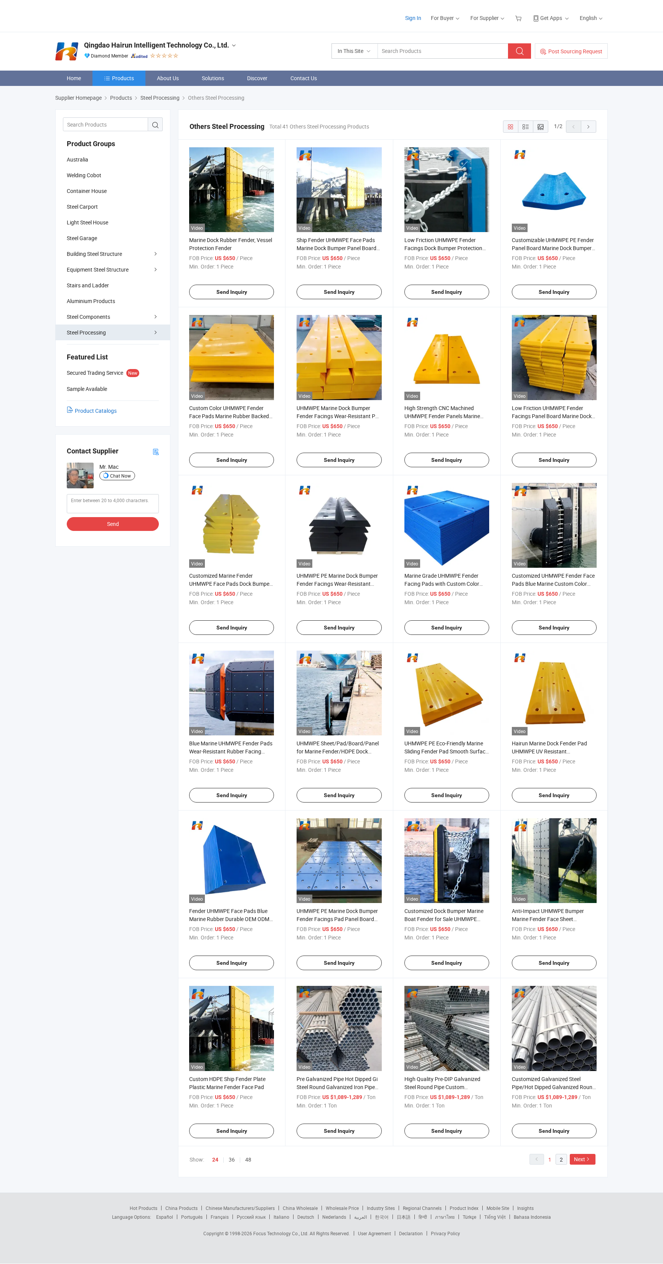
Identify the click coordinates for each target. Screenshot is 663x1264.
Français (220, 1217)
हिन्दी (423, 1217)
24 (215, 1160)
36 (232, 1159)
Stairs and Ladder (88, 285)
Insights (525, 1208)
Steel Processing (86, 332)
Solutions (213, 78)
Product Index (464, 1208)
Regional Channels (422, 1208)
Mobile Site (498, 1208)
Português (192, 1217)
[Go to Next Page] (588, 126)
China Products (181, 1208)
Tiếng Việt (495, 1217)
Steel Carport (82, 206)
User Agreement (374, 1233)
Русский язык (251, 1217)
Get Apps (551, 17)
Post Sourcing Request (575, 51)
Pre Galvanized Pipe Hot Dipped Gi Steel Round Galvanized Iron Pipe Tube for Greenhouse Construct (337, 1087)
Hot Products (143, 1208)
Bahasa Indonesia (532, 1217)
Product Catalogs (96, 410)
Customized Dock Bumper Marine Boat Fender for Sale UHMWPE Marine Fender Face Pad (443, 919)
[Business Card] (156, 451)
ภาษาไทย (445, 1217)
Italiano (281, 1217)
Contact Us (303, 78)
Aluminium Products (91, 301)
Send (113, 523)
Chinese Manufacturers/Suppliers (240, 1208)
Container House (87, 190)
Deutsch (305, 1217)
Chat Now (120, 476)
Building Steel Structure (94, 253)
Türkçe (469, 1217)
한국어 (382, 1217)
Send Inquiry (231, 292)
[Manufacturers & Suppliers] (104, 15)
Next (579, 1159)
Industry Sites (381, 1208)
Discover (257, 78)
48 (248, 1159)
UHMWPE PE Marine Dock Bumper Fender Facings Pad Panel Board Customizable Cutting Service (337, 919)
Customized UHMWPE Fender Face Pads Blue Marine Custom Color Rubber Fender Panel (553, 583)
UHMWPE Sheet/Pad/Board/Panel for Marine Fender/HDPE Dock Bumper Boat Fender (338, 751)
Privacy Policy (445, 1233)
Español (164, 1217)
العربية (360, 1217)
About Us (168, 78)
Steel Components (88, 316)
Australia (77, 159)
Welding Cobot (84, 175)
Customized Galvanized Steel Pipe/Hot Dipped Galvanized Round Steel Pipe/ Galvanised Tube (553, 1087)
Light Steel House (87, 222)
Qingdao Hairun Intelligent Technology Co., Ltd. (156, 45)
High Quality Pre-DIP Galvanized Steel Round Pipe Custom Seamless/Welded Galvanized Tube (445, 1087)
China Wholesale (300, 1208)
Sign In (413, 17)
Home (74, 78)
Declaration (411, 1233)
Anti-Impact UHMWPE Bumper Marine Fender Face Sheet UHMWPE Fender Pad (548, 919)
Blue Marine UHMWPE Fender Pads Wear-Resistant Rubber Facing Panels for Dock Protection (230, 751)
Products (123, 78)
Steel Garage (82, 238)
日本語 (404, 1217)
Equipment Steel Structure (98, 269)
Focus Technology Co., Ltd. (281, 1233)
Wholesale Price (342, 1208)
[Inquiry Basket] (519, 17)
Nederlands (334, 1217)
